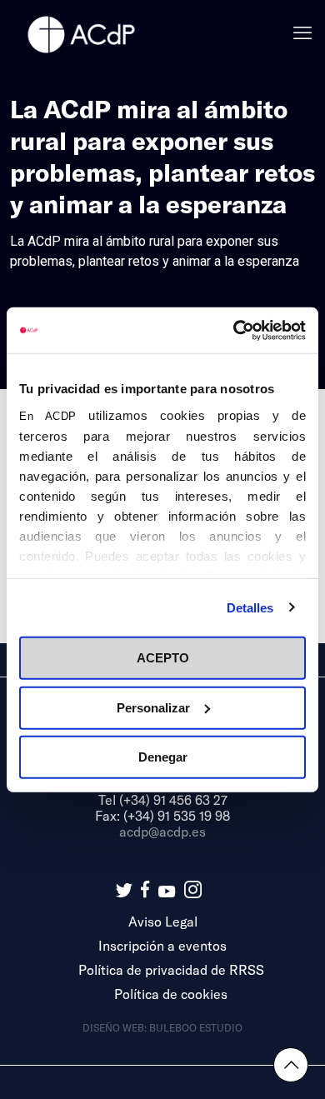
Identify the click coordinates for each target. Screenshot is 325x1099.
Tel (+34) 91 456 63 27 (163, 799)
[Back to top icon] (290, 1064)
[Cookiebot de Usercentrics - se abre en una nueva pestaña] (234, 330)
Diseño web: (115, 1027)
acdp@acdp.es (162, 831)
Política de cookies (171, 994)
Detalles (250, 607)
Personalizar (153, 707)
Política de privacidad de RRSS (171, 969)
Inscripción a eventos (162, 945)
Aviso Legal (163, 921)
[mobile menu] (302, 33)
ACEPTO (163, 658)
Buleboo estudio (195, 1027)
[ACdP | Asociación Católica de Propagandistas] (80, 33)
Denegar (163, 757)
